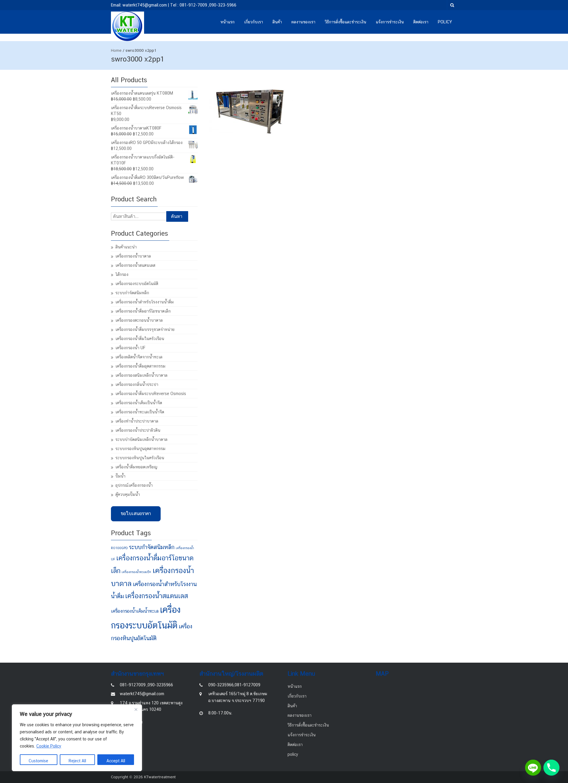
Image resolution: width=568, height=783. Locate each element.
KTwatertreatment (160, 777)
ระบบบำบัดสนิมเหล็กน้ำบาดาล (141, 439)
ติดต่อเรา (420, 22)
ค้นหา (176, 216)
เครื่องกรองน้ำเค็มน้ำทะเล (135, 611)
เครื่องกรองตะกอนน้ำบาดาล (139, 320)
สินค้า (277, 22)
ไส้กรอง (121, 274)
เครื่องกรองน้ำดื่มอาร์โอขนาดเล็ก (143, 311)
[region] (77, 737)
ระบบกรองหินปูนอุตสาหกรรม (140, 448)
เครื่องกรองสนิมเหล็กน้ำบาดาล (141, 375)
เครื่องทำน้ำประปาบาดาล (136, 421)
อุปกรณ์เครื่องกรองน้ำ (134, 485)
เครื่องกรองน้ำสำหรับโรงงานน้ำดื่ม (144, 302)
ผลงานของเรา (303, 22)
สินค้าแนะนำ (126, 247)
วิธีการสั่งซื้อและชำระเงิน (345, 22)
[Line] (533, 768)
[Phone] (551, 768)
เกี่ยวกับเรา (253, 22)
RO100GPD (119, 548)
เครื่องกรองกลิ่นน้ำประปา (136, 384)
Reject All (77, 760)
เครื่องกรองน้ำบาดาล (133, 256)
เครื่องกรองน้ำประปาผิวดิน (137, 430)
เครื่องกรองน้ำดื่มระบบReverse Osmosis (150, 393)
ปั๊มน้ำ (120, 476)
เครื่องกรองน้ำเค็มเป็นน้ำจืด (138, 402)
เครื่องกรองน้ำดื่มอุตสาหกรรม (140, 366)
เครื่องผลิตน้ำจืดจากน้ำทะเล (138, 357)
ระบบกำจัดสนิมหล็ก (132, 292)
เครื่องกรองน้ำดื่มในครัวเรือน (139, 338)
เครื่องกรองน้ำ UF (130, 347)
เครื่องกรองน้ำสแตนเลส (135, 265)
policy (445, 22)
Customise (38, 760)
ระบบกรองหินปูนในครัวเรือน (139, 457)
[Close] (135, 709)
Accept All (115, 760)
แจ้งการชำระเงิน (390, 22)
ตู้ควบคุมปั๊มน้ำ (127, 494)
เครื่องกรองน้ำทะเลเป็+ (136, 572)
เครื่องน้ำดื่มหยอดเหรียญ (136, 467)
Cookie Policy (48, 746)
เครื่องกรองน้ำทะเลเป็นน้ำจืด (139, 412)
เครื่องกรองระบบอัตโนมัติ (136, 283)
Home (116, 50)
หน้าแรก (227, 22)
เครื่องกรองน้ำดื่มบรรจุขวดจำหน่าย (145, 329)
